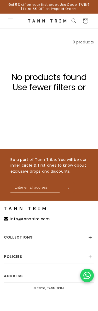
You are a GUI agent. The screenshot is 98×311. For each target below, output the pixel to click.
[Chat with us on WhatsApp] (87, 275)
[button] (10, 21)
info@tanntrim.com (30, 219)
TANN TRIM (55, 288)
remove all (49, 97)
